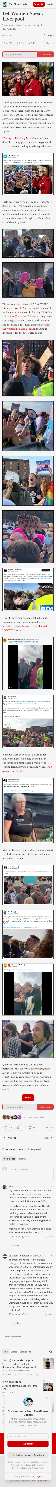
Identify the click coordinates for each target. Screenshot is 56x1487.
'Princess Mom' (11, 1381)
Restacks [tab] (22, 1158)
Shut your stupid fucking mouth (21, 308)
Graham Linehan (22, 1371)
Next (46, 1137)
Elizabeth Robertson (19, 1255)
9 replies (16, 1245)
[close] (47, 1398)
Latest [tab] (14, 1351)
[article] (28, 1367)
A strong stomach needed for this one (19, 1387)
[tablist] (15, 1159)
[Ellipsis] (52, 1186)
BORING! (9, 630)
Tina (11, 1186)
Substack (13, 1480)
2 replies (16, 1323)
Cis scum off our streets (16, 316)
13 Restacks (39, 1117)
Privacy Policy (37, 1468)
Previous (11, 1137)
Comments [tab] (9, 1158)
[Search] (51, 1352)
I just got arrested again (17, 1360)
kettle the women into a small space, (27, 327)
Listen (49, 35)
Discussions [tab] (25, 1351)
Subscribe (38, 4)
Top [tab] (6, 1351)
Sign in (49, 4)
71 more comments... (12, 1336)
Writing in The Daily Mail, (17, 138)
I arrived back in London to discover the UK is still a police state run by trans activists (20, 1366)
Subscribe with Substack (30, 1454)
